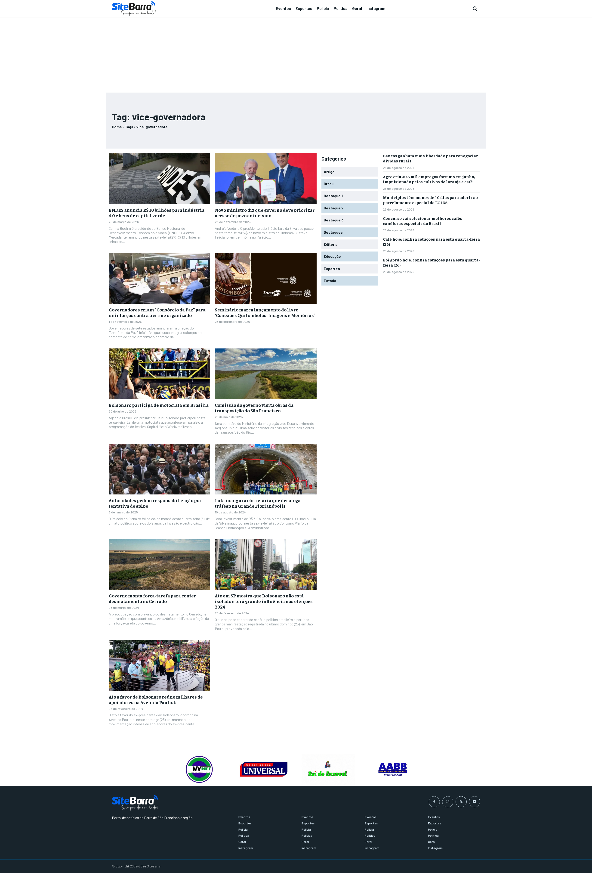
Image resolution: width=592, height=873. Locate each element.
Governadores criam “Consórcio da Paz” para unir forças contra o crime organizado (157, 312)
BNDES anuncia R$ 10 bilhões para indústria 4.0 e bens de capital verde (156, 212)
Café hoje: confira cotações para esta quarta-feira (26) (431, 241)
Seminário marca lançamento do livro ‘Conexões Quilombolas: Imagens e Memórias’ (265, 312)
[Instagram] (447, 801)
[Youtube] (474, 801)
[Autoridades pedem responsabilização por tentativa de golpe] (159, 469)
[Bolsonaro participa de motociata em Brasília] (159, 373)
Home (117, 126)
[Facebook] (434, 801)
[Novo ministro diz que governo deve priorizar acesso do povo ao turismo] (265, 178)
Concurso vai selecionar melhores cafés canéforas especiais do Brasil (422, 220)
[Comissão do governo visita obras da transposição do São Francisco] (265, 373)
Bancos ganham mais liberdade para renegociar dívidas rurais (430, 158)
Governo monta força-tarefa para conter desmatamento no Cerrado (152, 598)
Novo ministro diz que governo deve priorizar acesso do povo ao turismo (265, 212)
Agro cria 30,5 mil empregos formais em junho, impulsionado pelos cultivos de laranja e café (429, 179)
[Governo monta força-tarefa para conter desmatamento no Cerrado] (159, 564)
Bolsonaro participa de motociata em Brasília (159, 405)
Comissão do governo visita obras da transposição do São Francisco (254, 407)
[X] (461, 801)
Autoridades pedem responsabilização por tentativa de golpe (155, 503)
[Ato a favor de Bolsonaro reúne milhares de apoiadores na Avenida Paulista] (159, 665)
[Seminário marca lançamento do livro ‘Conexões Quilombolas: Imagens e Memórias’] (265, 278)
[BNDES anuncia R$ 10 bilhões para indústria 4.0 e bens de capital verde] (159, 178)
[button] (475, 8)
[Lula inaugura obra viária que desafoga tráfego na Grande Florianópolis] (265, 469)
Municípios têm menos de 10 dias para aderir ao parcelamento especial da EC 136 (430, 200)
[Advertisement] (296, 53)
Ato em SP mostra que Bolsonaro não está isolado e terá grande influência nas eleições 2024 (264, 601)
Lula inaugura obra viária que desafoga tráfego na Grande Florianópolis (258, 503)
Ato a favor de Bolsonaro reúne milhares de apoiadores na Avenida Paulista (156, 699)
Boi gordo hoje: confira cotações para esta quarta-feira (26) (431, 262)
